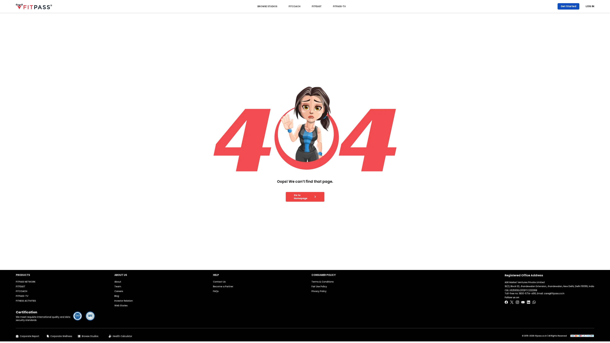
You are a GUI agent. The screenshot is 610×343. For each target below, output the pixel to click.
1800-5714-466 (527, 293)
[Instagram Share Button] (517, 302)
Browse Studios (267, 6)
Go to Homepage (300, 197)
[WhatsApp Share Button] (534, 302)
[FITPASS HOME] (34, 6)
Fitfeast (317, 6)
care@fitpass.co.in (554, 293)
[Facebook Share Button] (506, 302)
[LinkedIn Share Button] (528, 302)
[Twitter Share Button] (511, 302)
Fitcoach (294, 6)
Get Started (568, 6)
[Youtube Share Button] (523, 302)
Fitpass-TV (339, 6)
